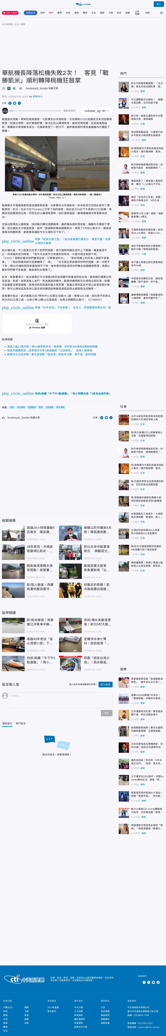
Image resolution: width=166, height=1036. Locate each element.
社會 (68, 13)
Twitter (139, 982)
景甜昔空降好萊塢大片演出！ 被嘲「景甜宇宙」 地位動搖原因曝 (124, 796)
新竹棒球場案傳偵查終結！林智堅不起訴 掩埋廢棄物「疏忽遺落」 (124, 168)
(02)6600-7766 (141, 1015)
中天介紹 (78, 1007)
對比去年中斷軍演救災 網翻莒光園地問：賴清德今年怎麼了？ (70, 552)
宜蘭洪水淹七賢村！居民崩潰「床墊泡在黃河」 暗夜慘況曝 (70, 644)
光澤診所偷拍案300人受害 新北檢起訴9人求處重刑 (124, 534)
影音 (119, 13)
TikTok (158, 982)
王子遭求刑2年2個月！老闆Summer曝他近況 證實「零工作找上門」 (124, 780)
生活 (93, 13)
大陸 (111, 13)
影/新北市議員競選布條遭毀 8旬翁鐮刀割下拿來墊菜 (124, 550)
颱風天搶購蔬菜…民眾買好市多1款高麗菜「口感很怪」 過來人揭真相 (49, 350)
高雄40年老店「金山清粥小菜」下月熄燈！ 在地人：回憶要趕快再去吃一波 (13, 644)
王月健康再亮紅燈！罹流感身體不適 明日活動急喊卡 (124, 715)
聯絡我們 (105, 1015)
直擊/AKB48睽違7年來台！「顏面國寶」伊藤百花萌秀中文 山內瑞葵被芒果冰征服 (124, 699)
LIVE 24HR (11, 13)
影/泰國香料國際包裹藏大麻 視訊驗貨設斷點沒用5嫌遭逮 (124, 501)
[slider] (36, 111)
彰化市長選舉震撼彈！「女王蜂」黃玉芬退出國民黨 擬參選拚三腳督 (124, 87)
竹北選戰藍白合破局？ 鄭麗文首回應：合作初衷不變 (124, 103)
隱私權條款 (79, 1019)
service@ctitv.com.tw (149, 1027)
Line (153, 982)
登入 (159, 4)
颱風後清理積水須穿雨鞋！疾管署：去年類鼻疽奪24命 (13, 571)
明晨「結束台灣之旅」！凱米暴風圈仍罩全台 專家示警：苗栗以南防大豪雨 (70, 663)
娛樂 (76, 13)
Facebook (144, 982)
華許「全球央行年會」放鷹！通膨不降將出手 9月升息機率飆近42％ (124, 201)
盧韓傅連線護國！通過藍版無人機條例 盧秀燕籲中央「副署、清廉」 (124, 298)
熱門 (51, 13)
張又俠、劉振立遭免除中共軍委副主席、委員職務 (124, 119)
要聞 (59, 13)
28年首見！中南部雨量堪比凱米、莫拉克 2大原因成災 (13, 552)
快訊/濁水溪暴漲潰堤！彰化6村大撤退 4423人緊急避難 (70, 625)
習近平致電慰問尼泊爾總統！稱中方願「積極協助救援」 (124, 249)
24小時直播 (53, 1007)
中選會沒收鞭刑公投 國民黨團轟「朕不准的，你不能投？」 (124, 282)
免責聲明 (78, 1023)
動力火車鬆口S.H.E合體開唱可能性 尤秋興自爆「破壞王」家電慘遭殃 (124, 812)
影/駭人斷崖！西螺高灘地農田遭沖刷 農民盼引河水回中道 (13, 590)
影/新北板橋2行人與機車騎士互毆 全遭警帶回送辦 (124, 436)
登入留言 (105, 684)
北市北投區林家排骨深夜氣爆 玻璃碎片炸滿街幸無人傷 (124, 420)
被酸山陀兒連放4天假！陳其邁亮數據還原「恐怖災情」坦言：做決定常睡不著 (70, 533)
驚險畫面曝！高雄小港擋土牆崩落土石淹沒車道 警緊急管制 (124, 566)
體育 (85, 13)
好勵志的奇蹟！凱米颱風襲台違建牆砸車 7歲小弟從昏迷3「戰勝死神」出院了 (70, 590)
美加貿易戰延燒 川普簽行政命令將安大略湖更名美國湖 (124, 136)
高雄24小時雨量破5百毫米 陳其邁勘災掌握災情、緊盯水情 (13, 533)
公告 (103, 1007)
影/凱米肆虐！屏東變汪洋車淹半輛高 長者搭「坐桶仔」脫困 (13, 625)
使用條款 (78, 1015)
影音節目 (52, 1011)
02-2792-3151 (145, 1023)
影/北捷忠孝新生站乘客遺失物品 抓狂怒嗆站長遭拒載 (124, 485)
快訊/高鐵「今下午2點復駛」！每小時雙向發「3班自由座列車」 (13, 663)
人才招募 (78, 1011)
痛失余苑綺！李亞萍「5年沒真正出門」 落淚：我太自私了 (124, 764)
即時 (42, 13)
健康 (128, 13)
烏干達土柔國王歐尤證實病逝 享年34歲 (124, 266)
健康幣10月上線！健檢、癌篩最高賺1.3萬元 (124, 217)
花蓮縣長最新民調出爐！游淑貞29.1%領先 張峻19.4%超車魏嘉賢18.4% (124, 233)
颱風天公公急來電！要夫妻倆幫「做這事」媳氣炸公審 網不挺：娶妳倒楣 (51, 354)
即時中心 (38, 96)
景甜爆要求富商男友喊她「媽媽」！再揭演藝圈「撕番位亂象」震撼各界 (124, 829)
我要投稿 (105, 1023)
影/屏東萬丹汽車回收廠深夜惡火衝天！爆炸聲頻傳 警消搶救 (124, 152)
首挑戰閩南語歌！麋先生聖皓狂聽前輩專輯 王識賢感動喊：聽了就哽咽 (124, 731)
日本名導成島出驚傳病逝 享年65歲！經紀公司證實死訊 (124, 747)
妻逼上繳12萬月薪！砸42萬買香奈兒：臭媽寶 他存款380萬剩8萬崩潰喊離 (52, 346)
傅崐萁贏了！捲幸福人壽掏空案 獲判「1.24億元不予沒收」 (124, 184)
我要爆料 (105, 1019)
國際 (102, 13)
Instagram (148, 982)
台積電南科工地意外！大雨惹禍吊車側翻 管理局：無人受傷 (124, 517)
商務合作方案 (80, 1027)
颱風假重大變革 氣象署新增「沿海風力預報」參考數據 (70, 571)
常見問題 (105, 1011)
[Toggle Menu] (161, 12)
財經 (148, 13)
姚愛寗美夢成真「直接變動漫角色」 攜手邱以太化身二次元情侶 (124, 682)
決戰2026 (30, 13)
